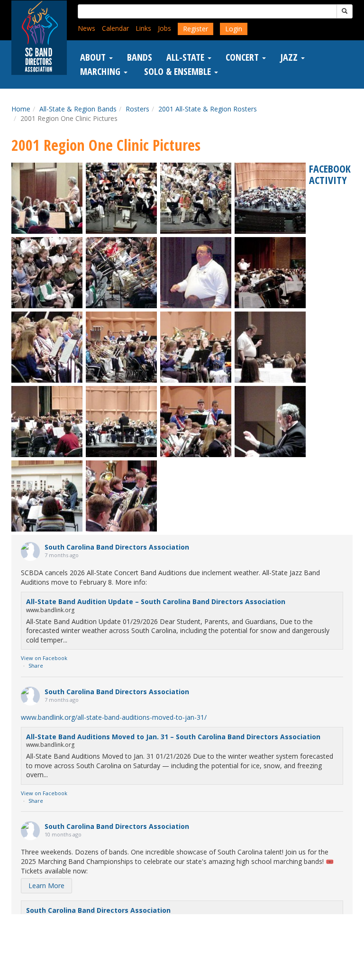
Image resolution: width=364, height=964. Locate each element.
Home (20, 108)
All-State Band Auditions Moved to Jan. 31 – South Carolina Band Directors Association (173, 736)
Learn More (46, 885)
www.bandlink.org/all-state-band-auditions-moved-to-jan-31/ (114, 717)
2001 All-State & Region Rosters (207, 108)
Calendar (115, 28)
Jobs (164, 28)
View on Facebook (44, 657)
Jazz (290, 57)
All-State (186, 57)
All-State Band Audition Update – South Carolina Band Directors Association (155, 601)
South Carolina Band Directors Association (117, 546)
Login (233, 28)
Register (195, 28)
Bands (139, 57)
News (86, 28)
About (94, 57)
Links (143, 28)
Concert (243, 57)
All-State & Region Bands (78, 108)
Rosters (137, 108)
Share (35, 665)
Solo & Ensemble (177, 71)
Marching (101, 71)
